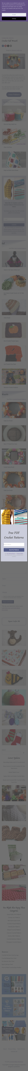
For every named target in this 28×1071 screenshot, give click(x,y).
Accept (14, 14)
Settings (14, 18)
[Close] (25, 511)
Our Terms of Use (11, 553)
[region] (14, 11)
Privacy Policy (20, 553)
